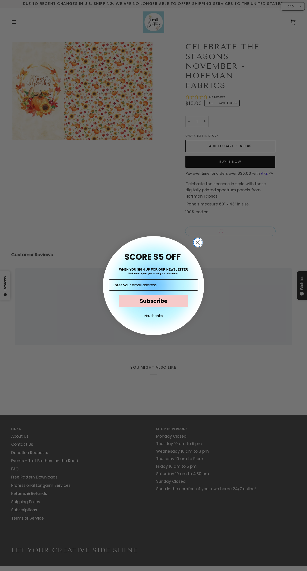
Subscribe (153, 301)
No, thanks (153, 315)
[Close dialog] (197, 242)
